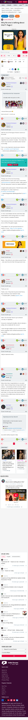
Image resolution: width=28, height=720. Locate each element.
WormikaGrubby (20, 590)
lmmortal (22, 625)
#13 (26, 176)
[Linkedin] (17, 700)
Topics (15, 5)
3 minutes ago (13, 590)
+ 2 (25, 373)
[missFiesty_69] (9, 62)
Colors (3, 690)
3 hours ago (15, 617)
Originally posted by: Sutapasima (11, 93)
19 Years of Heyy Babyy (7, 622)
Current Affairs (8, 19)
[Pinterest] (14, 700)
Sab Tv (3, 694)
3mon (11, 61)
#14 (26, 210)
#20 (26, 411)
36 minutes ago (15, 632)
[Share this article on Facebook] (13, 69)
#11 (26, 89)
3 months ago (10, 506)
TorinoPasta (21, 617)
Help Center (5, 676)
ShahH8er (22, 608)
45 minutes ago (16, 641)
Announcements (16, 556)
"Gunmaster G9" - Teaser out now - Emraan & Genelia (12, 562)
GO (19, 55)
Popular (8, 556)
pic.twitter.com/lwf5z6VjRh (8, 191)
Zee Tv (3, 688)
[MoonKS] (2, 62)
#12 (26, 129)
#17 (26, 314)
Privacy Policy (5, 680)
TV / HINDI (4, 460)
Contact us (5, 674)
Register (25, 1)
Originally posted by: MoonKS (10, 416)
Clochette (22, 565)
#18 (26, 351)
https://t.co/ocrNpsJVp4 (16, 228)
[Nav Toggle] (1, 1)
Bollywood (5, 559)
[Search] (16, 1)
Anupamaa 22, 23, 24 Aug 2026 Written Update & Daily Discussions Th (13, 605)
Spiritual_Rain (21, 599)
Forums (9, 5)
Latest (3, 556)
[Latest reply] (21, 507)
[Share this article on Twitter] (15, 69)
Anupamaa (5, 576)
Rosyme (22, 572)
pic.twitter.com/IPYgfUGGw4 (11, 149)
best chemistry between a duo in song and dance (12, 587)
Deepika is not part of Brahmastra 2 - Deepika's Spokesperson (11, 614)
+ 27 (25, 250)
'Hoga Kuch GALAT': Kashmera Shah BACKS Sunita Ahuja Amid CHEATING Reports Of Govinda (8, 465)
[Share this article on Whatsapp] (18, 69)
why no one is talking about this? (15, 482)
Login (20, 1)
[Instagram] (11, 700)
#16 (26, 286)
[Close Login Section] (25, 162)
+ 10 (25, 345)
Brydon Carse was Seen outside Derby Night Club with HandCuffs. (13, 596)
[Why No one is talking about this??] (2, 56)
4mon (4, 61)
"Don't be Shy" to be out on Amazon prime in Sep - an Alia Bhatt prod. (12, 638)
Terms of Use (5, 678)
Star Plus (4, 686)
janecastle (22, 581)
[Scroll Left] (2, 78)
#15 (26, 257)
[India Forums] (8, 2)
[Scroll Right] (26, 78)
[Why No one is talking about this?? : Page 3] (23, 56)
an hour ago (16, 572)
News (3, 5)
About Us (4, 670)
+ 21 (25, 82)
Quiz (20, 5)
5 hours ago (16, 608)
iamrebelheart (17, 506)
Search (25, 52)
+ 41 (25, 405)
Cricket (4, 593)
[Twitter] (6, 700)
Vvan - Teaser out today (7, 570)
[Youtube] (8, 700)
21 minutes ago (15, 565)
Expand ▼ (16, 502)
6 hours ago (14, 599)
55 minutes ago (15, 581)
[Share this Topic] (10, 69)
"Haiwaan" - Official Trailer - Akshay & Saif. (12, 630)
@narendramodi (6, 182)
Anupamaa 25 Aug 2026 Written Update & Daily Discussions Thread (13, 578)
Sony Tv (4, 692)
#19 (26, 380)
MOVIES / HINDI (20, 460)
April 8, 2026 (20, 151)
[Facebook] (3, 700)
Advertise (4, 672)
